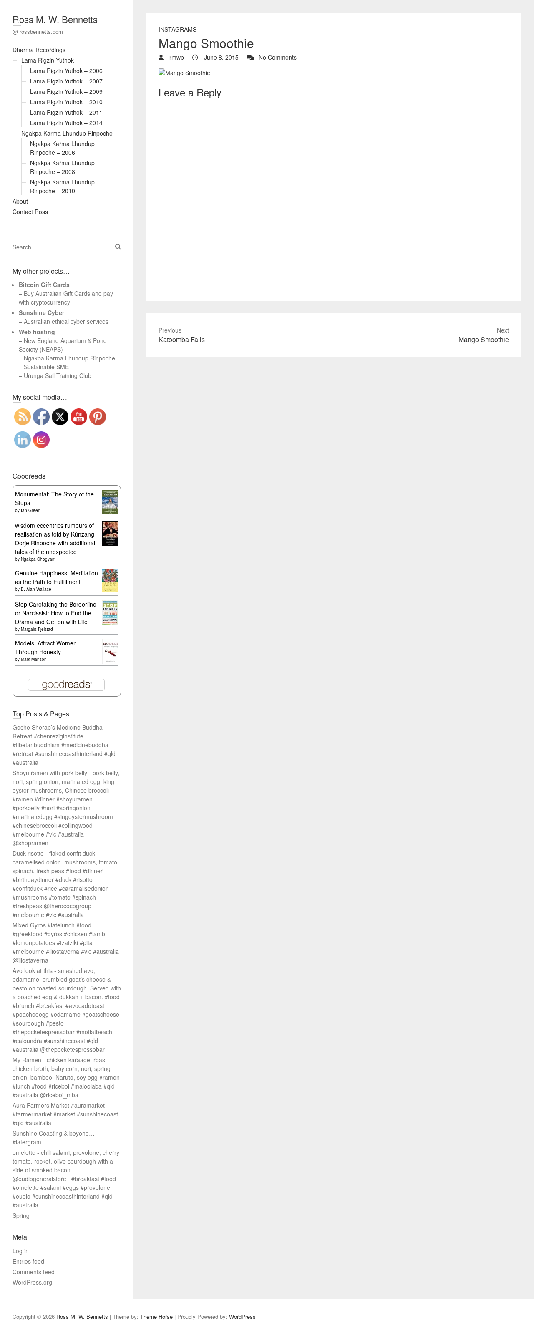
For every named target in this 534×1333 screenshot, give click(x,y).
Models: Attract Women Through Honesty (46, 647)
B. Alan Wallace (36, 589)
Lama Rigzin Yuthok (47, 60)
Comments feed (34, 1271)
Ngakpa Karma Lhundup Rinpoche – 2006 (62, 147)
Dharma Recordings (39, 49)
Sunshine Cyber (41, 312)
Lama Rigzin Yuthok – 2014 (66, 122)
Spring (21, 1215)
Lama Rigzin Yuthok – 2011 (66, 112)
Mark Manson (34, 659)
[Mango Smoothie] (184, 72)
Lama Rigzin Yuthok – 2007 (66, 81)
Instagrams (177, 29)
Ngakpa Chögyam (38, 559)
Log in (21, 1251)
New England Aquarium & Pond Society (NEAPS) (63, 344)
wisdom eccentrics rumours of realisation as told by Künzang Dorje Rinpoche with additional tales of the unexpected (55, 538)
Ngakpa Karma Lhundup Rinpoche (67, 133)
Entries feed (28, 1261)
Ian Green (30, 510)
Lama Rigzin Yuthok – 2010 (66, 102)
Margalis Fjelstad (37, 629)
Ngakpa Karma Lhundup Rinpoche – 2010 (62, 186)
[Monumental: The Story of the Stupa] (110, 494)
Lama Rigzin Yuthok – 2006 (66, 70)
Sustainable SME (46, 367)
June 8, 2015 (220, 57)
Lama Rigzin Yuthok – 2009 (66, 91)
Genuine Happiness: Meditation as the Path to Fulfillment (56, 577)
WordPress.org (32, 1282)
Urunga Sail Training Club (57, 375)
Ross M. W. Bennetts (55, 19)
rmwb (176, 57)
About (20, 201)
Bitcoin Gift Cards (44, 284)
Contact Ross (30, 211)
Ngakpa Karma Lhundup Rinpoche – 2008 (62, 167)
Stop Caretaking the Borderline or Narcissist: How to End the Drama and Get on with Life (55, 613)
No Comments (278, 57)
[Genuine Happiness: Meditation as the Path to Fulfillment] (110, 573)
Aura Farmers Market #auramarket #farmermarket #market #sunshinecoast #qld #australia (65, 1114)
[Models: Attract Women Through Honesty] (110, 643)
